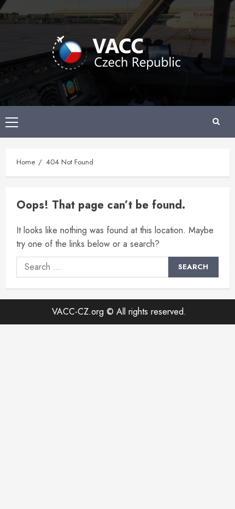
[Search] (216, 121)
